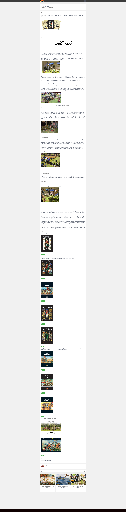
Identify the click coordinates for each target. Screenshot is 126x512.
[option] (47, 483)
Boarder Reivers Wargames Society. (66, 105)
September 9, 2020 (78, 487)
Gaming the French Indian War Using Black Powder (48, 486)
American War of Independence (55, 76)
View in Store (43, 254)
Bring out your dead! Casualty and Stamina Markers (79, 486)
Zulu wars (48, 6)
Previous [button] (40, 482)
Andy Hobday (46, 465)
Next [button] (85, 482)
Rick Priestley (49, 460)
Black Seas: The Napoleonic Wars (63, 486)
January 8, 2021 (47, 487)
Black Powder (45, 15)
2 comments (83, 12)
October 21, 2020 (63, 487)
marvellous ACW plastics (44, 151)
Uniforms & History (44, 6)
